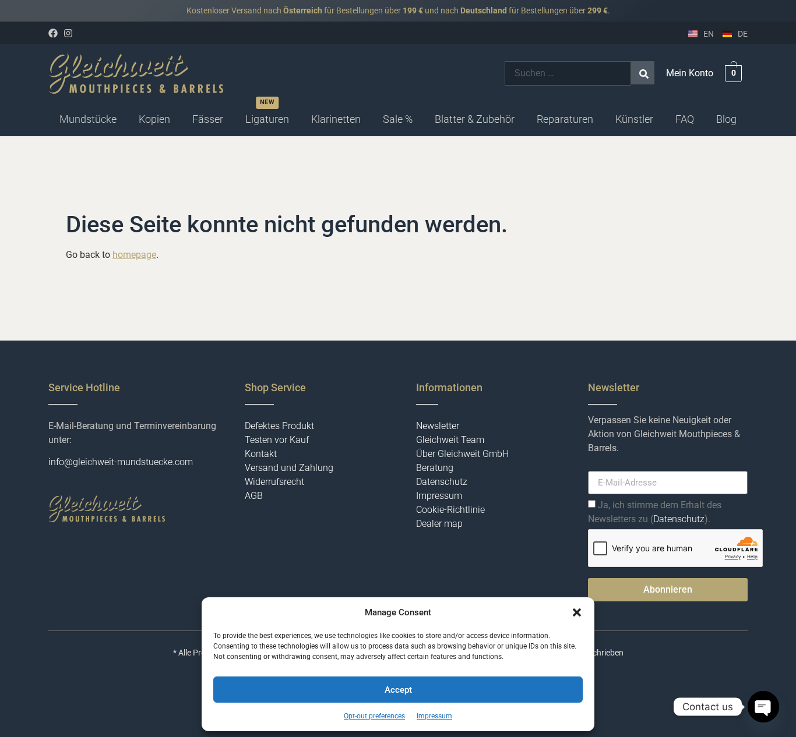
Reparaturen (565, 119)
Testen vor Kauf (277, 439)
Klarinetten (336, 119)
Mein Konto (689, 73)
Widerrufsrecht (274, 481)
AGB (254, 495)
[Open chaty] (763, 706)
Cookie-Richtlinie (450, 509)
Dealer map (439, 523)
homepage (134, 254)
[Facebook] (53, 33)
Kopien (154, 119)
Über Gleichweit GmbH (462, 453)
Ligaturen (267, 119)
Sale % (398, 119)
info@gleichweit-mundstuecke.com (120, 461)
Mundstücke (88, 119)
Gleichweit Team (450, 439)
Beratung (434, 467)
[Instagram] (68, 33)
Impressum (434, 716)
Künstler (634, 119)
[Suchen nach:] (568, 73)
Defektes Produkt (279, 425)
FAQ (684, 119)
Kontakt (261, 453)
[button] (577, 612)
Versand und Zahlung (289, 467)
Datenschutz (441, 481)
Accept (398, 690)
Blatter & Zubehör (475, 119)
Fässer (207, 119)
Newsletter (437, 425)
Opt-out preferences (374, 716)
